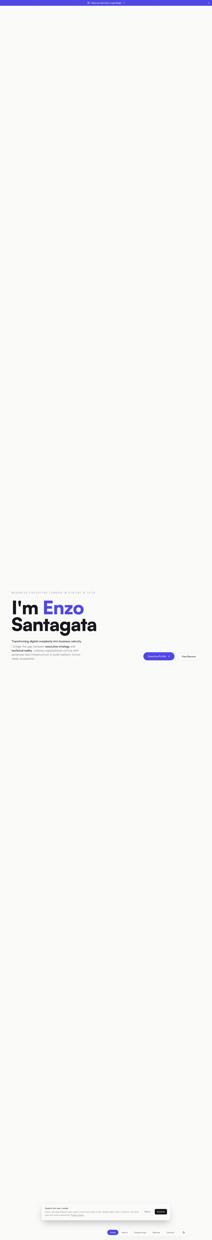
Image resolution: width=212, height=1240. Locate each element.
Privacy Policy (77, 1215)
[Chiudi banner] (208, 2)
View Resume (189, 656)
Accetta (161, 1211)
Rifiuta (148, 1211)
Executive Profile (157, 656)
